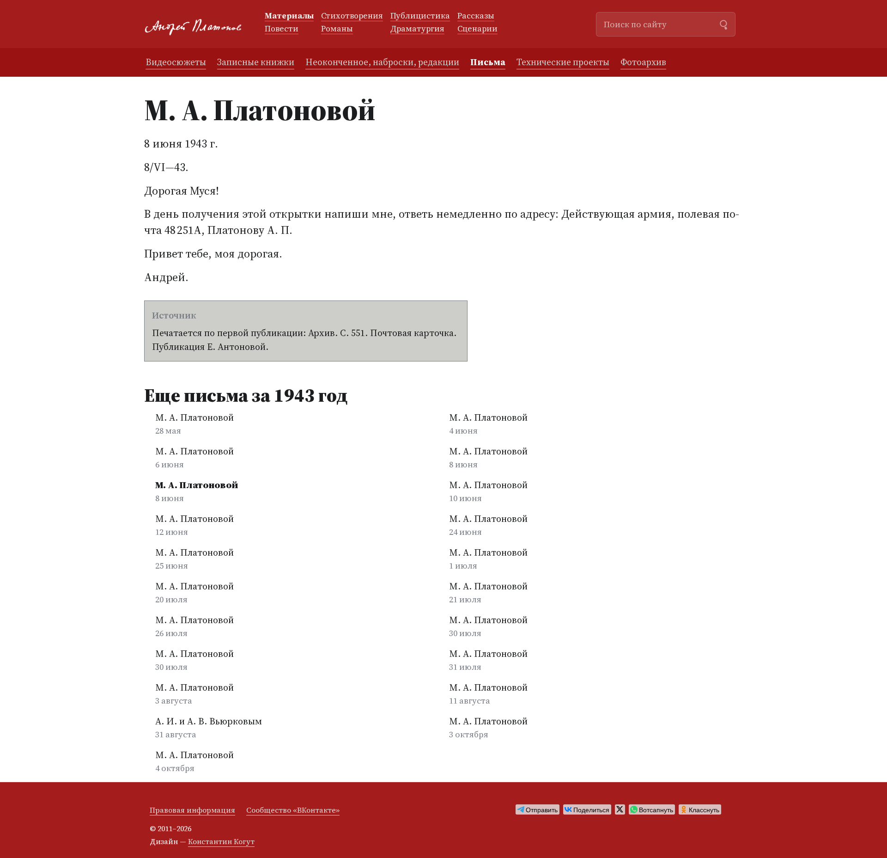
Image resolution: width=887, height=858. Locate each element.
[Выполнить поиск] (723, 23)
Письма (487, 62)
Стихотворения (352, 16)
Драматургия (417, 29)
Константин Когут (221, 841)
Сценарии (477, 29)
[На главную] (197, 24)
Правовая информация (192, 810)
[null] (537, 809)
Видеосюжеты (176, 62)
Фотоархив (643, 62)
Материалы (289, 16)
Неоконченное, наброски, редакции (382, 62)
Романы (337, 29)
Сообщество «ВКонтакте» (293, 810)
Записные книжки (255, 62)
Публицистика (420, 16)
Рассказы (475, 16)
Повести (281, 29)
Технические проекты (562, 62)
